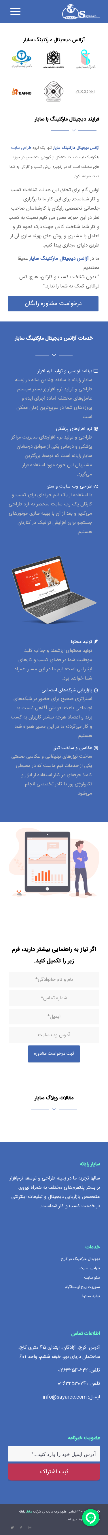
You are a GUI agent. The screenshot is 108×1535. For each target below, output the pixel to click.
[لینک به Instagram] (29, 1527)
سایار (29, 1512)
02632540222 (73, 1370)
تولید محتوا (91, 1296)
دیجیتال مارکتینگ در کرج (80, 1259)
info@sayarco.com (65, 1397)
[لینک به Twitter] (12, 1527)
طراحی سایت (21, 148)
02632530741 (73, 1384)
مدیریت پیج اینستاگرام (82, 1287)
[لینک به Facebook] (21, 1527)
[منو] (14, 11)
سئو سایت (92, 1278)
